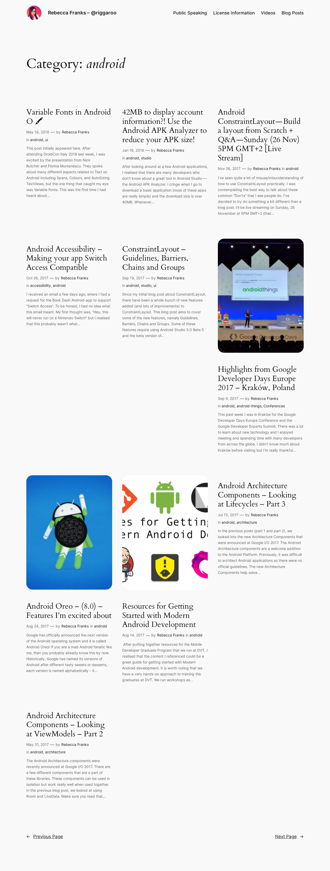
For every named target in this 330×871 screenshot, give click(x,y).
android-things (249, 406)
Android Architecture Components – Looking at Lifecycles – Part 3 (257, 495)
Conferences (274, 406)
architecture (247, 522)
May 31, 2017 (37, 744)
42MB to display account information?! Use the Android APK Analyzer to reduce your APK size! (164, 126)
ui (46, 139)
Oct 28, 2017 (37, 278)
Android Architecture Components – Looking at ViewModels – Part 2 (65, 725)
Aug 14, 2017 (133, 635)
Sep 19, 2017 (133, 278)
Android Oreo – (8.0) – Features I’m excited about (68, 611)
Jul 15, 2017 (228, 515)
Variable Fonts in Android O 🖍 (68, 117)
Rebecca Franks (75, 132)
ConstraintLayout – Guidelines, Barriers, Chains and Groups (155, 258)
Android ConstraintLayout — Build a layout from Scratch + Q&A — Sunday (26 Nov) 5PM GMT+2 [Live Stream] (259, 135)
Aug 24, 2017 (37, 626)
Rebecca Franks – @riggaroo (82, 13)
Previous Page (44, 836)
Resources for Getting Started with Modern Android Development (159, 615)
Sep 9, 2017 (228, 398)
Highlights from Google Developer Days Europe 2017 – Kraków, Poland (257, 379)
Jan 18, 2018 (133, 150)
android (36, 139)
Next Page (289, 836)
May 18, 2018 (37, 132)
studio (146, 158)
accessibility (40, 285)
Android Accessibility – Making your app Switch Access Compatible (66, 258)
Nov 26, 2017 (229, 168)
